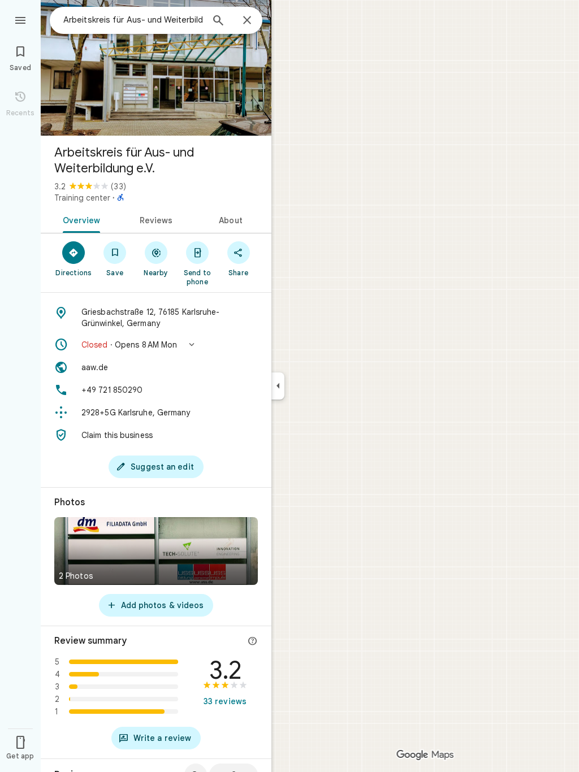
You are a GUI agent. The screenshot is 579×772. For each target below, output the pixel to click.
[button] (156, 344)
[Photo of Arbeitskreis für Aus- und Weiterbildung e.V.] (156, 68)
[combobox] (132, 20)
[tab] (79, 219)
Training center (82, 198)
